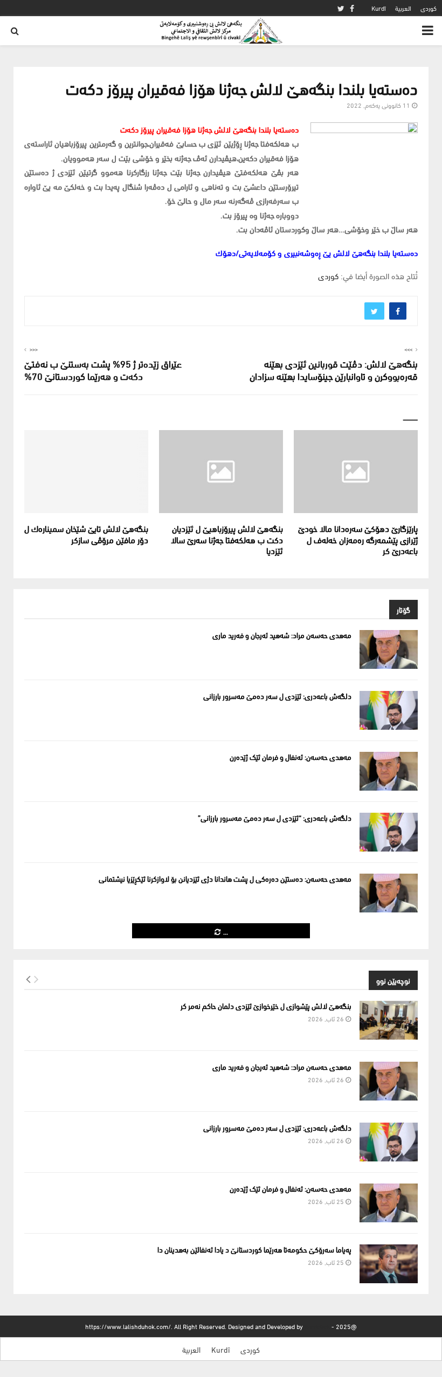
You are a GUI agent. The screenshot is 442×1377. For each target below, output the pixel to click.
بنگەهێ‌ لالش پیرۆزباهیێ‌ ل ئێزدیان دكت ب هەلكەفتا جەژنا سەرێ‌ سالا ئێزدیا (227, 539)
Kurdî (378, 7)
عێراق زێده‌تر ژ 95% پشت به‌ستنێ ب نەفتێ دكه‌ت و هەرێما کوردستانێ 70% (103, 369)
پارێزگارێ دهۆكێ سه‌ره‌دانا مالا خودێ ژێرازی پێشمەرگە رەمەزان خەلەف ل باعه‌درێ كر (358, 539)
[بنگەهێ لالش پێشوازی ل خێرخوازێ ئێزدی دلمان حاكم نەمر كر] (389, 1020)
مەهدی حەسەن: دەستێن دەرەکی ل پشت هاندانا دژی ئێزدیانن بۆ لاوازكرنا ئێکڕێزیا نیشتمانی (225, 878)
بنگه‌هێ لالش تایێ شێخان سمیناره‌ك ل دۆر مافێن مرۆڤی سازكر (86, 533)
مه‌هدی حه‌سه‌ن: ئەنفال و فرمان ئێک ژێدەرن (290, 756)
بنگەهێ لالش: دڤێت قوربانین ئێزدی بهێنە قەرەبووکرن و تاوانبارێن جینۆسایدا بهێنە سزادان (334, 369)
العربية (403, 7)
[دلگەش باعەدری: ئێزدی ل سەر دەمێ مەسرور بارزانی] (389, 710)
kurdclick (317, 1326)
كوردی (428, 7)
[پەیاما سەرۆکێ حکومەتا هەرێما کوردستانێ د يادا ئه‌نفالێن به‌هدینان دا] (389, 1263)
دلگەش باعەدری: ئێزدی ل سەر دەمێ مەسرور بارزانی (277, 695)
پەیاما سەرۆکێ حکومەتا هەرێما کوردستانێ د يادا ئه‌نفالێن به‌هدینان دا (254, 1249)
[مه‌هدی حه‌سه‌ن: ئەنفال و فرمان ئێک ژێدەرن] (389, 771)
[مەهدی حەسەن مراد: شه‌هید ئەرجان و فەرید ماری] (389, 649)
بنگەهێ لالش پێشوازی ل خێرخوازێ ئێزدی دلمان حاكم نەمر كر (266, 1005)
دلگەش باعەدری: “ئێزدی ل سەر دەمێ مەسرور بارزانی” (274, 817)
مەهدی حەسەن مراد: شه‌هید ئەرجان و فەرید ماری (281, 634)
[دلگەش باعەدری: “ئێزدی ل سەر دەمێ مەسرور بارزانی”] (389, 832)
